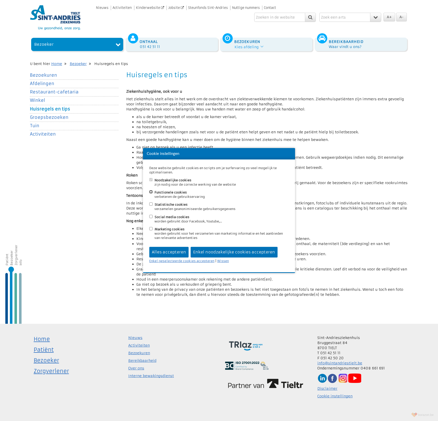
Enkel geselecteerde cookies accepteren (181, 261)
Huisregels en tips (50, 109)
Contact (270, 8)
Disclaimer (327, 388)
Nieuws (102, 8)
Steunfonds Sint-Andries (208, 8)
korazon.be (426, 415)
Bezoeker (44, 44)
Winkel (37, 100)
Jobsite (174, 8)
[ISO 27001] (247, 365)
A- (401, 17)
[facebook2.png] (332, 378)
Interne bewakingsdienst (151, 376)
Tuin (34, 125)
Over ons (136, 368)
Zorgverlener (16, 255)
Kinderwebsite (148, 8)
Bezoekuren (43, 75)
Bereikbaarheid (142, 360)
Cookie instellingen (335, 396)
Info (21, 262)
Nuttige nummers (246, 8)
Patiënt (7, 259)
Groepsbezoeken (49, 117)
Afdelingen (42, 83)
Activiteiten (122, 8)
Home (56, 63)
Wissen (223, 261)
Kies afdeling (247, 47)
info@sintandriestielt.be (339, 363)
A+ (389, 17)
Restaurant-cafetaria (54, 92)
